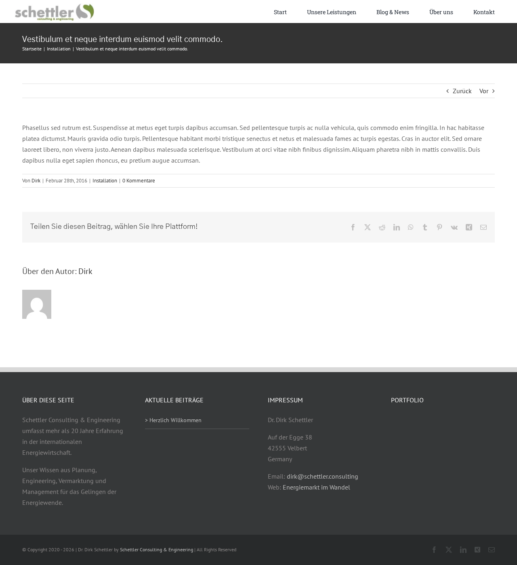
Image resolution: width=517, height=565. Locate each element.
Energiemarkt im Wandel (316, 487)
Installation (104, 180)
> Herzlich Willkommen (173, 420)
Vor (483, 91)
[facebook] (434, 549)
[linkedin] (463, 549)
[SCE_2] (54, 6)
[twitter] (449, 549)
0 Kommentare (138, 180)
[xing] (477, 549)
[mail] (491, 549)
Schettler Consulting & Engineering (156, 549)
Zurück (462, 91)
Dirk (36, 180)
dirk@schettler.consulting (322, 476)
